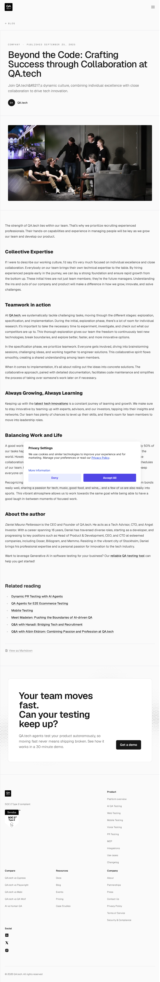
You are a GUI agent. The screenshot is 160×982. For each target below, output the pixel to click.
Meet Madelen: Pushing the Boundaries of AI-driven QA (51, 617)
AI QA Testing (114, 806)
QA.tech (14, 315)
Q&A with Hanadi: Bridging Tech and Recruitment (47, 624)
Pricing (59, 899)
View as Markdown (21, 650)
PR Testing (113, 834)
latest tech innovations (51, 404)
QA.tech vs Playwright (16, 885)
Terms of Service (116, 913)
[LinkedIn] (7, 935)
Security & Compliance (119, 920)
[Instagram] (7, 950)
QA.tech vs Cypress (15, 878)
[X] (7, 943)
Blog (11, 23)
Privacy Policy (114, 906)
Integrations (113, 848)
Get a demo (128, 745)
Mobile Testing (22, 610)
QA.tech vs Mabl (13, 892)
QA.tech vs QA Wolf (15, 899)
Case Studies (63, 906)
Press (110, 892)
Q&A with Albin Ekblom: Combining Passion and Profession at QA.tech (62, 631)
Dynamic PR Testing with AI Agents (37, 596)
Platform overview (117, 799)
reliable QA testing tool (127, 556)
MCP (109, 841)
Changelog (113, 862)
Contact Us (113, 899)
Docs (58, 878)
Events (59, 892)
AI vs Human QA (13, 906)
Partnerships (114, 885)
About (110, 878)
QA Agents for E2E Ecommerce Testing (39, 603)
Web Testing (114, 813)
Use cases (112, 855)
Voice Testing (114, 827)
